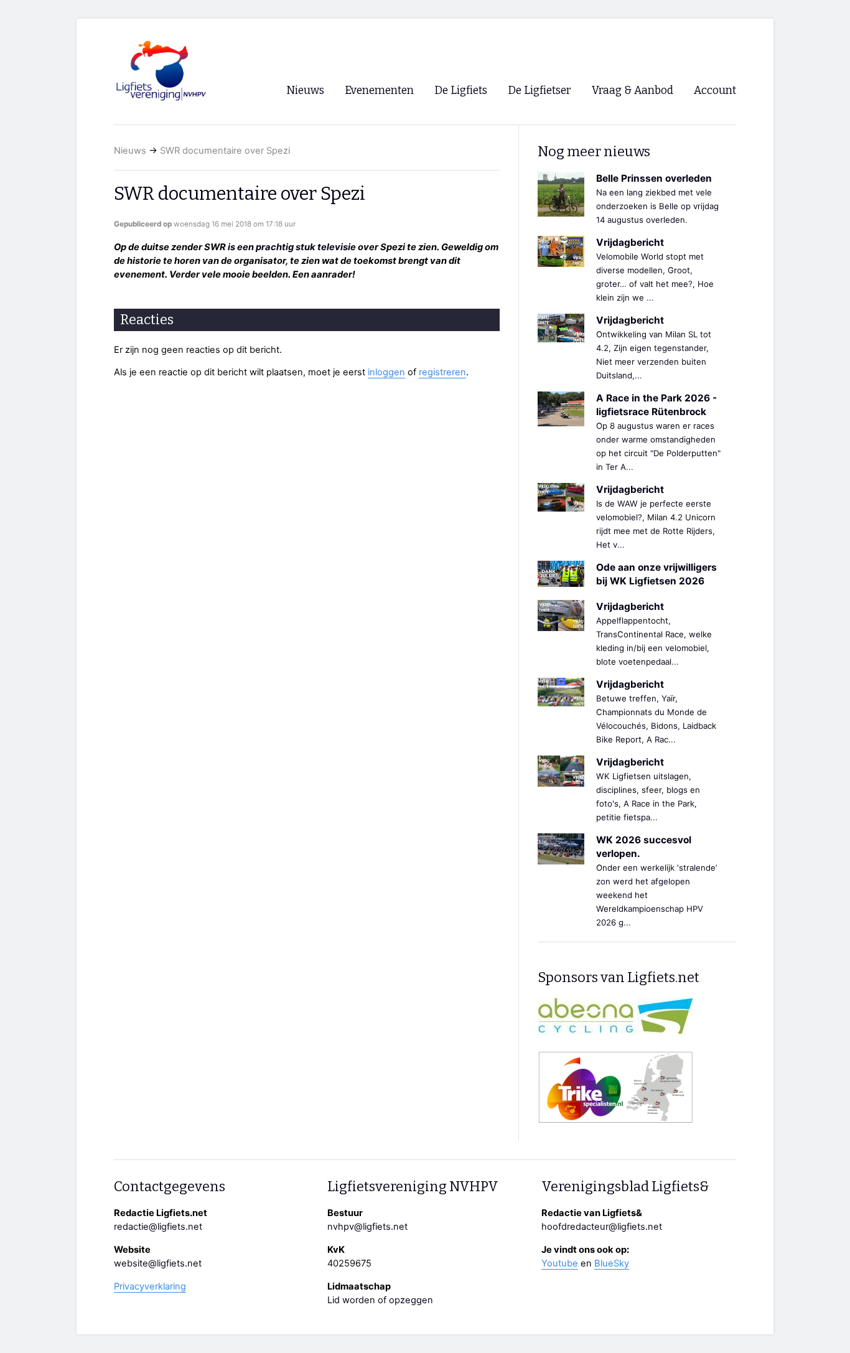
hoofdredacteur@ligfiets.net (601, 1226)
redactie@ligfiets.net (158, 1226)
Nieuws (130, 150)
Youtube (559, 1263)
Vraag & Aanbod (632, 90)
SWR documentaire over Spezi (225, 150)
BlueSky (611, 1263)
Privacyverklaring (150, 1286)
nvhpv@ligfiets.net (367, 1226)
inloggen (386, 372)
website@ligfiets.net (158, 1263)
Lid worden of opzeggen (380, 1300)
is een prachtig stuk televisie (292, 247)
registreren (442, 372)
